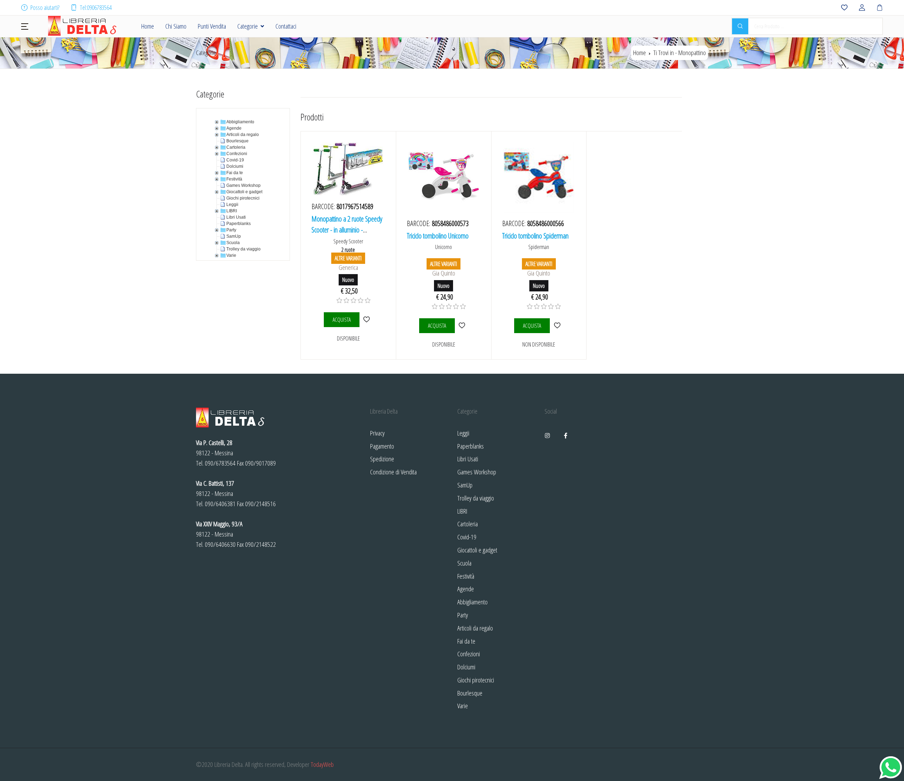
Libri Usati (467, 458)
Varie (462, 705)
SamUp (464, 485)
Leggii (463, 433)
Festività (465, 576)
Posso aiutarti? (44, 7)
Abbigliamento (472, 602)
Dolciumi (466, 666)
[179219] (557, 325)
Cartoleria (467, 523)
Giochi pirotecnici (475, 680)
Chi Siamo (175, 26)
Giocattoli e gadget (477, 550)
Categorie (247, 26)
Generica (348, 267)
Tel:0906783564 (96, 7)
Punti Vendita (212, 26)
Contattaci (285, 26)
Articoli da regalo (475, 628)
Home (147, 26)
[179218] (462, 325)
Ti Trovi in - (679, 52)
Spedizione (382, 458)
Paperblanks (470, 446)
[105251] (367, 319)
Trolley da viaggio (475, 498)
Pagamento (382, 446)
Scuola (464, 563)
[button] (24, 26)
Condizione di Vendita (393, 472)
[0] (339, 300)
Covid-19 (466, 537)
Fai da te (466, 641)
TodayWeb (322, 764)
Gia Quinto (443, 273)
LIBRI (462, 511)
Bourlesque (469, 693)
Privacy (377, 433)
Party (462, 615)
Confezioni (468, 653)
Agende (465, 588)
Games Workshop (476, 472)
